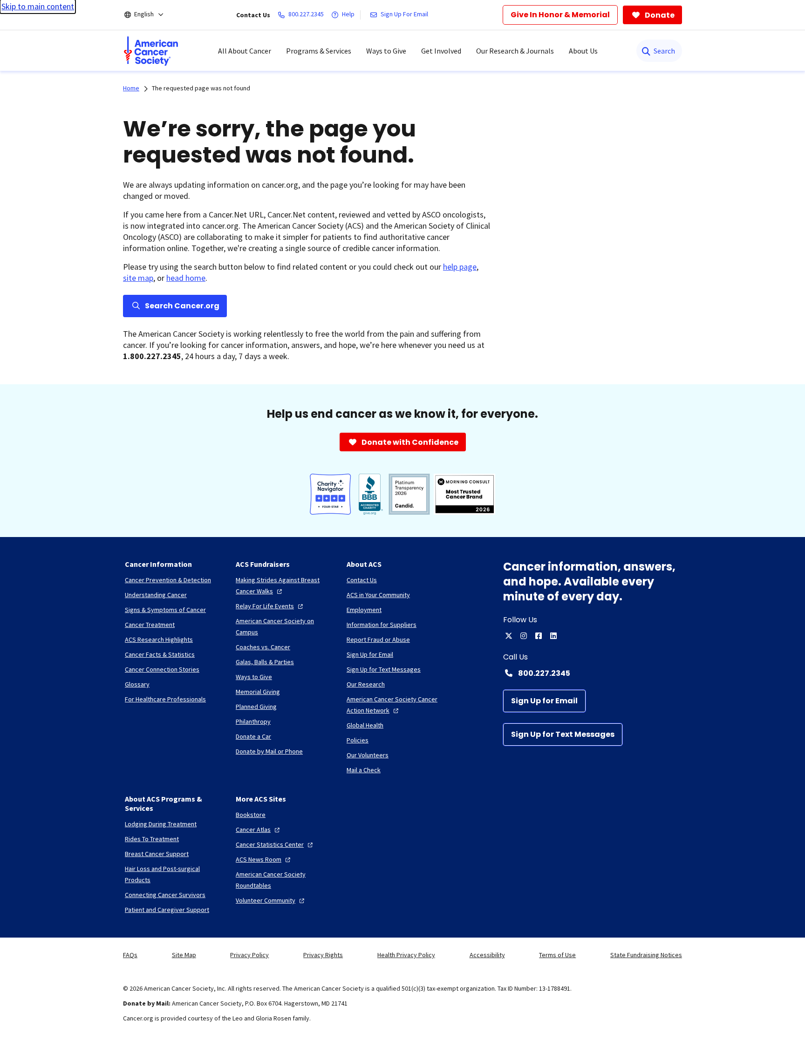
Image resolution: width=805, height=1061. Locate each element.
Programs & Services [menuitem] (318, 50)
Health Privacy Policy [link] (406, 955)
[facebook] (538, 635)
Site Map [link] (184, 955)
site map (138, 277)
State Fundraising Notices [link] (646, 955)
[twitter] (508, 635)
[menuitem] (151, 51)
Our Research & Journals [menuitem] (515, 50)
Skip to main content (37, 6)
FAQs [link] (130, 955)
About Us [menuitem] (583, 50)
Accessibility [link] (487, 955)
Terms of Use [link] (557, 955)
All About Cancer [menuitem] (244, 50)
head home (185, 277)
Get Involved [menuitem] (441, 50)
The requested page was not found (201, 88)
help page (460, 266)
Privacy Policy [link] (249, 955)
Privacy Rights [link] (323, 955)
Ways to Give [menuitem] (386, 50)
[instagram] (523, 635)
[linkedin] (553, 635)
